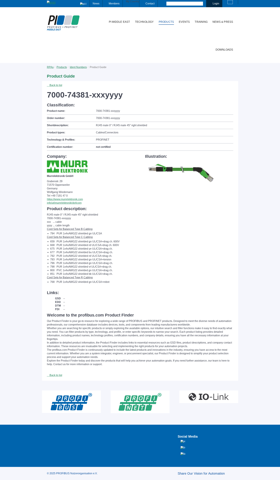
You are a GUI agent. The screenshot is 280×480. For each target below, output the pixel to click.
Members (114, 3)
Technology (144, 21)
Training (201, 21)
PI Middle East (119, 21)
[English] (230, 2)
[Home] (103, 15)
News (96, 3)
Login (216, 3)
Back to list (55, 85)
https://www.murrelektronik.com (65, 199)
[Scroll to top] (276, 475)
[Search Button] (163, 4)
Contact (149, 3)
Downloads (224, 49)
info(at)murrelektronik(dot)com (64, 202)
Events (184, 21)
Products (166, 21)
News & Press (222, 21)
